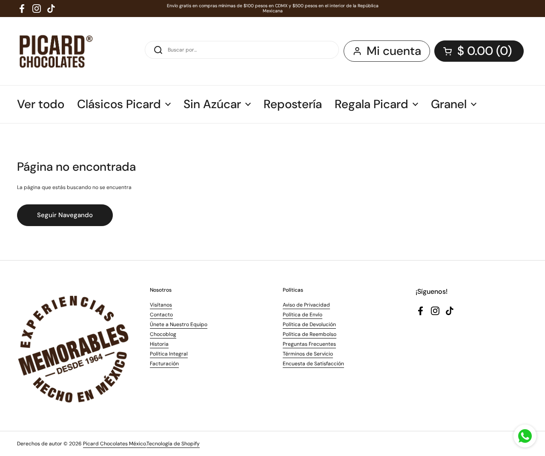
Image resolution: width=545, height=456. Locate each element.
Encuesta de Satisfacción (313, 363)
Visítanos (161, 304)
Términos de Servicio (308, 353)
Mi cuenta (394, 51)
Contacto (161, 314)
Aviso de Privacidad (306, 304)
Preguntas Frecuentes (309, 344)
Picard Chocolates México (114, 443)
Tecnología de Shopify (173, 443)
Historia (159, 344)
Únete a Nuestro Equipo (178, 324)
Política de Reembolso (309, 334)
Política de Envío (302, 314)
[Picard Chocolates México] (55, 51)
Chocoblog (163, 334)
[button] (479, 51)
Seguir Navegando (65, 215)
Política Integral (169, 353)
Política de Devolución (309, 324)
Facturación (164, 363)
